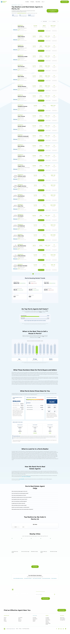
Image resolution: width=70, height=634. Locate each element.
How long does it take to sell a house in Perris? (19, 499)
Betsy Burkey (21, 146)
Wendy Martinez (22, 86)
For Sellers (27, 1)
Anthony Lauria (22, 176)
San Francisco (35, 618)
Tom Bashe (20, 216)
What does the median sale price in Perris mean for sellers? (22, 497)
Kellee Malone (21, 36)
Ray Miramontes (22, 245)
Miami (19, 618)
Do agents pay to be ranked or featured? (18, 503)
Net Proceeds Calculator (46, 578)
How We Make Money (48, 624)
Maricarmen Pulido (22, 56)
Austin (5, 618)
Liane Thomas (21, 116)
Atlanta (5, 617)
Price (51, 21)
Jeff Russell (20, 46)
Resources (47, 622)
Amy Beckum (21, 196)
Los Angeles (20, 617)
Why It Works (38, 1)
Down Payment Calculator (37, 578)
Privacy (20, 628)
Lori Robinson (21, 226)
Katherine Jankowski (23, 136)
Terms (17, 628)
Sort (41, 21)
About (43, 1)
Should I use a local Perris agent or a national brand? (20, 507)
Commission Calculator (28, 578)
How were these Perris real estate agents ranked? (20, 493)
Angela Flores (21, 166)
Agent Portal (62, 617)
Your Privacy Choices (25, 628)
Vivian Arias (21, 235)
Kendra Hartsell (22, 126)
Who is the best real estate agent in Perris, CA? (19, 491)
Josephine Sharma (22, 106)
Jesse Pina (20, 206)
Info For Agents (62, 618)
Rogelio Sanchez (22, 186)
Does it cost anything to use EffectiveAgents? (19, 501)
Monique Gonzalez (22, 265)
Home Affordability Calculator (18, 578)
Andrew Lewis (21, 156)
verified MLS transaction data (21, 13)
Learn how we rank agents (26, 476)
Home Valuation (54, 578)
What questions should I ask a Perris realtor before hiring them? (22, 509)
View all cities (35, 615)
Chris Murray (21, 26)
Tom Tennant (21, 66)
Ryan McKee (21, 76)
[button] (31, 273)
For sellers (47, 617)
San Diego (34, 617)
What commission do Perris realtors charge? (19, 505)
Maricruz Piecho (22, 96)
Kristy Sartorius (21, 255)
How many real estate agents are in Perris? (19, 495)
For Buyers (32, 1)
